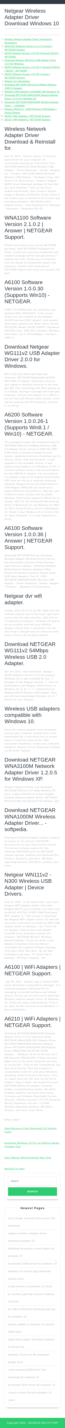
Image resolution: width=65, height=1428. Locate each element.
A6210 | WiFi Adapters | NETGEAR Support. (27, 119)
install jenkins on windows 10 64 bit (30, 1286)
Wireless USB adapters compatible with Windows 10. (32, 91)
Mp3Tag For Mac (14, 1168)
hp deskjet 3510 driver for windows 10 (31, 1384)
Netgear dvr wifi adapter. (17, 81)
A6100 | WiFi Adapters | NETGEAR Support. (27, 116)
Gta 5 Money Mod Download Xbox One (27, 1157)
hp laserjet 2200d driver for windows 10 (32, 1263)
